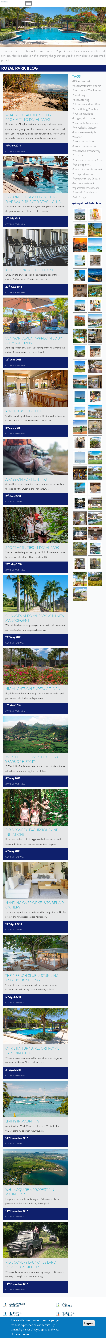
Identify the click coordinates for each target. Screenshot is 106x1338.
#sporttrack (79, 188)
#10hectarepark (81, 81)
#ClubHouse (93, 90)
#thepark (77, 192)
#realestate (78, 155)
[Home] (13, 1)
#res (99, 160)
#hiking (84, 109)
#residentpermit (81, 165)
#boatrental (78, 90)
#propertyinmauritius (84, 146)
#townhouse (90, 192)
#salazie (96, 178)
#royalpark (96, 169)
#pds (93, 132)
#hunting (93, 109)
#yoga (82, 197)
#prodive (77, 137)
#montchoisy (79, 128)
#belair (97, 86)
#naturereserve (81, 132)
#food (97, 104)
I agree (88, 1323)
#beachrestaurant (82, 86)
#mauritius (92, 123)
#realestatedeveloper (84, 160)
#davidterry (78, 95)
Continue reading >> (15, 151)
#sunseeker (92, 188)
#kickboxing (89, 118)
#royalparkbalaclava (83, 174)
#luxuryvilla (78, 123)
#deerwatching (80, 100)
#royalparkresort (81, 178)
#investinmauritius (82, 114)
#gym (75, 109)
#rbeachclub (79, 151)
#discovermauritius (83, 104)
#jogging (77, 118)
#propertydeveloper (83, 141)
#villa (75, 197)
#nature (92, 128)
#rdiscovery (93, 151)
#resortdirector (81, 169)
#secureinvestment (83, 183)
